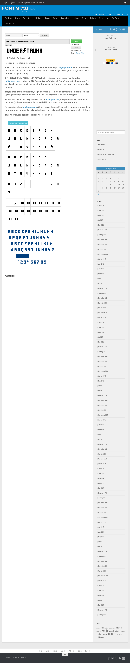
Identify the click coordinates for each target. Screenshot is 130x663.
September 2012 (103, 576)
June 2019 (101, 210)
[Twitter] (114, 29)
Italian (111, 631)
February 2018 (102, 288)
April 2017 (101, 337)
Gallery (63, 651)
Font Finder (115, 18)
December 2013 (103, 502)
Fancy (47, 18)
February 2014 (102, 493)
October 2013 (102, 512)
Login (5, 2)
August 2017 (102, 317)
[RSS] (120, 29)
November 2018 (102, 244)
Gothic (55, 18)
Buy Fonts (88, 651)
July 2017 (101, 322)
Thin (98, 636)
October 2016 (102, 366)
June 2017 (101, 327)
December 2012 (103, 561)
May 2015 (101, 429)
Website (32, 41)
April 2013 (101, 541)
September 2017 (103, 312)
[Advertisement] (110, 94)
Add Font (72, 651)
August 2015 (102, 420)
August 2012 (102, 580)
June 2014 (101, 473)
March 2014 (101, 488)
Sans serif (110, 633)
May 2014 (101, 478)
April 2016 (101, 386)
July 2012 (101, 585)
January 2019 (102, 234)
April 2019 (101, 220)
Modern (118, 631)
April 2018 (101, 278)
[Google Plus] (117, 29)
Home (40, 651)
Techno (92, 18)
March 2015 (101, 439)
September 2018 (103, 254)
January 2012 (102, 615)
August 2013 (102, 522)
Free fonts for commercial (106, 154)
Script (84, 18)
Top (24, 18)
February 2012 (102, 610)
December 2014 (103, 449)
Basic (29, 18)
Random (17, 18)
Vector (101, 18)
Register (12, 2)
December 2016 (103, 356)
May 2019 (101, 215)
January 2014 (102, 498)
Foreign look (65, 18)
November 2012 (102, 566)
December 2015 (103, 400)
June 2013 (101, 532)
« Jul (97, 194)
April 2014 (101, 483)
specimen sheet (23, 123)
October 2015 (102, 410)
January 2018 (102, 293)
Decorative (114, 628)
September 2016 (103, 371)
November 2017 (102, 303)
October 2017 (102, 308)
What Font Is (102, 159)
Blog (47, 651)
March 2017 (101, 342)
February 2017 (102, 347)
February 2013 (102, 551)
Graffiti (119, 627)
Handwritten (98, 631)
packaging (123, 631)
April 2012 (101, 600)
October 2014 (102, 454)
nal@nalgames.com (65, 67)
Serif (118, 634)
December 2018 (103, 239)
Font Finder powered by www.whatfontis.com (31, 2)
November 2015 (102, 405)
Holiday (75, 18)
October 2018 (102, 249)
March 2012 (101, 605)
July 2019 (101, 205)
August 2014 (102, 464)
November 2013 (102, 507)
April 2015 (101, 434)
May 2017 (101, 332)
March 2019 (101, 225)
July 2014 (101, 468)
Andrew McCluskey (23, 41)
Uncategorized (9, 23)
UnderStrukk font (11, 41)
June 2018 (101, 269)
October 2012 (102, 571)
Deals (107, 18)
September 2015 (103, 415)
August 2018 (102, 259)
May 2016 (101, 381)
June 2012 (101, 590)
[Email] (123, 29)
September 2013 (103, 517)
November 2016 (102, 361)
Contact (55, 651)
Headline (106, 630)
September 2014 (103, 459)
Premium (8, 18)
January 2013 (102, 556)
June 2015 (101, 425)
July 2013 (101, 527)
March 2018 (101, 283)
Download (76, 41)
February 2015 (102, 444)
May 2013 (101, 537)
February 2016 (102, 395)
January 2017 (102, 351)
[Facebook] (110, 29)
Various (82, 53)
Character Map (13, 123)
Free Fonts (101, 149)
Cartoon (110, 628)
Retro (103, 634)
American (98, 628)
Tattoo (121, 634)
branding (106, 628)
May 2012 (101, 595)
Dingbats (38, 18)
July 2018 (101, 264)
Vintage (102, 637)
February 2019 (102, 230)
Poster (98, 634)
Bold (102, 627)
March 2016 (101, 390)
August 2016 (102, 376)
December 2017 (102, 298)
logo (114, 631)
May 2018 (101, 273)
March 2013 (101, 546)
